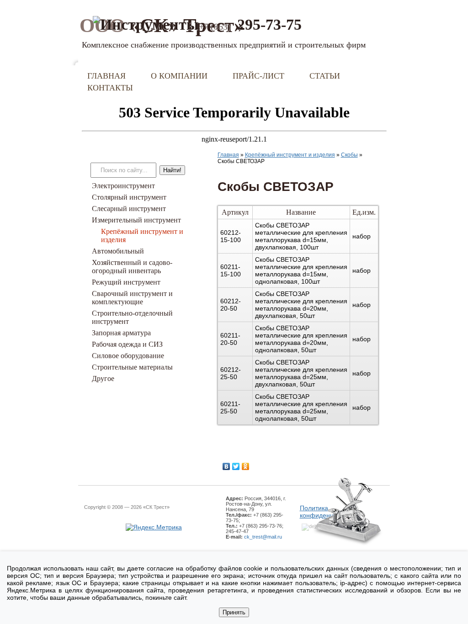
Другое (103, 378)
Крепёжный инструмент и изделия (290, 155)
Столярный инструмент (129, 197)
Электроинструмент (123, 186)
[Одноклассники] (245, 466)
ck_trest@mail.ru (263, 536)
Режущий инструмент (126, 282)
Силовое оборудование (128, 356)
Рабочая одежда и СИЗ (127, 344)
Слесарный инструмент (129, 208)
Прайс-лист (258, 75)
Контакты (110, 87)
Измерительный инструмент (136, 220)
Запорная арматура (121, 333)
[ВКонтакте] (226, 466)
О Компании (179, 75)
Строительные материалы (132, 367)
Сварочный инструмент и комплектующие (132, 298)
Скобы (349, 155)
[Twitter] (236, 466)
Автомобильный (118, 251)
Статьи (324, 75)
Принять (234, 612)
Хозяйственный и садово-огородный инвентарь (132, 267)
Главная (106, 75)
